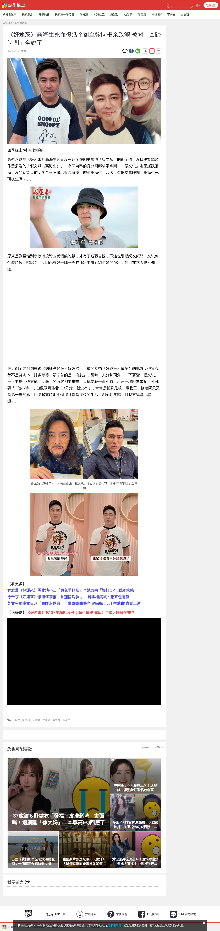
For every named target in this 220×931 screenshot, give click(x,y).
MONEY (157, 14)
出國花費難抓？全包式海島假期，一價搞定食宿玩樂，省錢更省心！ (33, 861)
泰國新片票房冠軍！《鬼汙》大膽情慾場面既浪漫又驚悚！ (84, 861)
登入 (198, 5)
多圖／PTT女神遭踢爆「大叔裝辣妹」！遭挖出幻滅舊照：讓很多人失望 (135, 824)
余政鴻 (36, 720)
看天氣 (142, 14)
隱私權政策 (114, 925)
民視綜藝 (44, 14)
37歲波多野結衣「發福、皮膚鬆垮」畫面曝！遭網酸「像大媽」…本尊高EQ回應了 (58, 819)
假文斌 (56, 720)
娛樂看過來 (9, 14)
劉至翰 (26, 720)
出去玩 (185, 14)
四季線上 (7, 22)
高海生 (66, 720)
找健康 (128, 14)
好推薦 (84, 14)
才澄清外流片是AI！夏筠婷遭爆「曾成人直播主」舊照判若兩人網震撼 (135, 861)
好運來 (46, 720)
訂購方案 (211, 5)
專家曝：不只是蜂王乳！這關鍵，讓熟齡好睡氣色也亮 (135, 787)
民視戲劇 (27, 14)
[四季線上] (13, 5)
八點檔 (16, 720)
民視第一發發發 (64, 14)
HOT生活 (99, 14)
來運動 (114, 14)
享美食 (171, 14)
